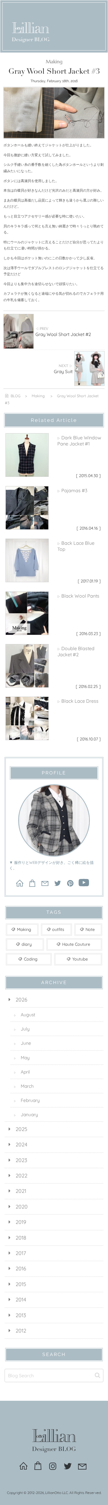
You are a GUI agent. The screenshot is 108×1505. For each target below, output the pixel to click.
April (22, 1072)
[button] (97, 1375)
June (22, 1043)
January (26, 1114)
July (22, 1029)
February (27, 1100)
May (22, 1057)
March (24, 1086)
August (24, 1014)
